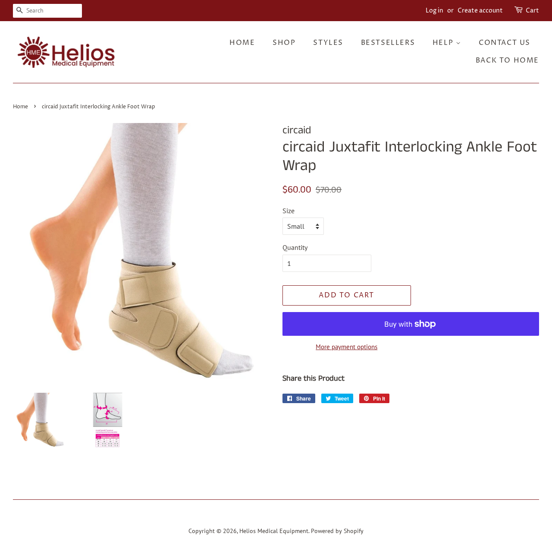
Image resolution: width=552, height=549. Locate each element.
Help (444, 42)
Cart (532, 10)
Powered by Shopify (337, 531)
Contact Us (504, 42)
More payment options (346, 347)
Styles (328, 42)
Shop (284, 42)
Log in (434, 10)
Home (242, 42)
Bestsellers (388, 42)
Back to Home (507, 60)
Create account (480, 10)
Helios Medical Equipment (273, 531)
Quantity (294, 247)
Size (288, 210)
